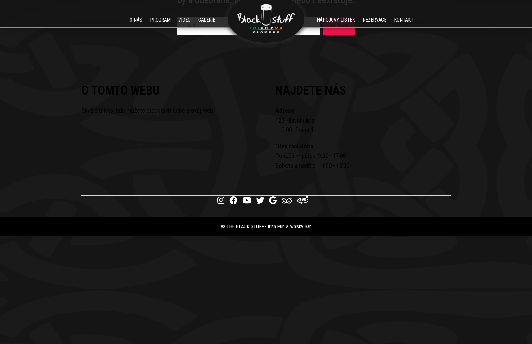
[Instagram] (220, 200)
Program (160, 20)
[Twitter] (260, 200)
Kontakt (403, 20)
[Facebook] (233, 200)
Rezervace (374, 20)
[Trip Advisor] (287, 202)
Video (184, 20)
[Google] (273, 200)
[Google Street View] (303, 200)
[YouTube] (246, 200)
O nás (136, 20)
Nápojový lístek (336, 20)
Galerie (206, 20)
